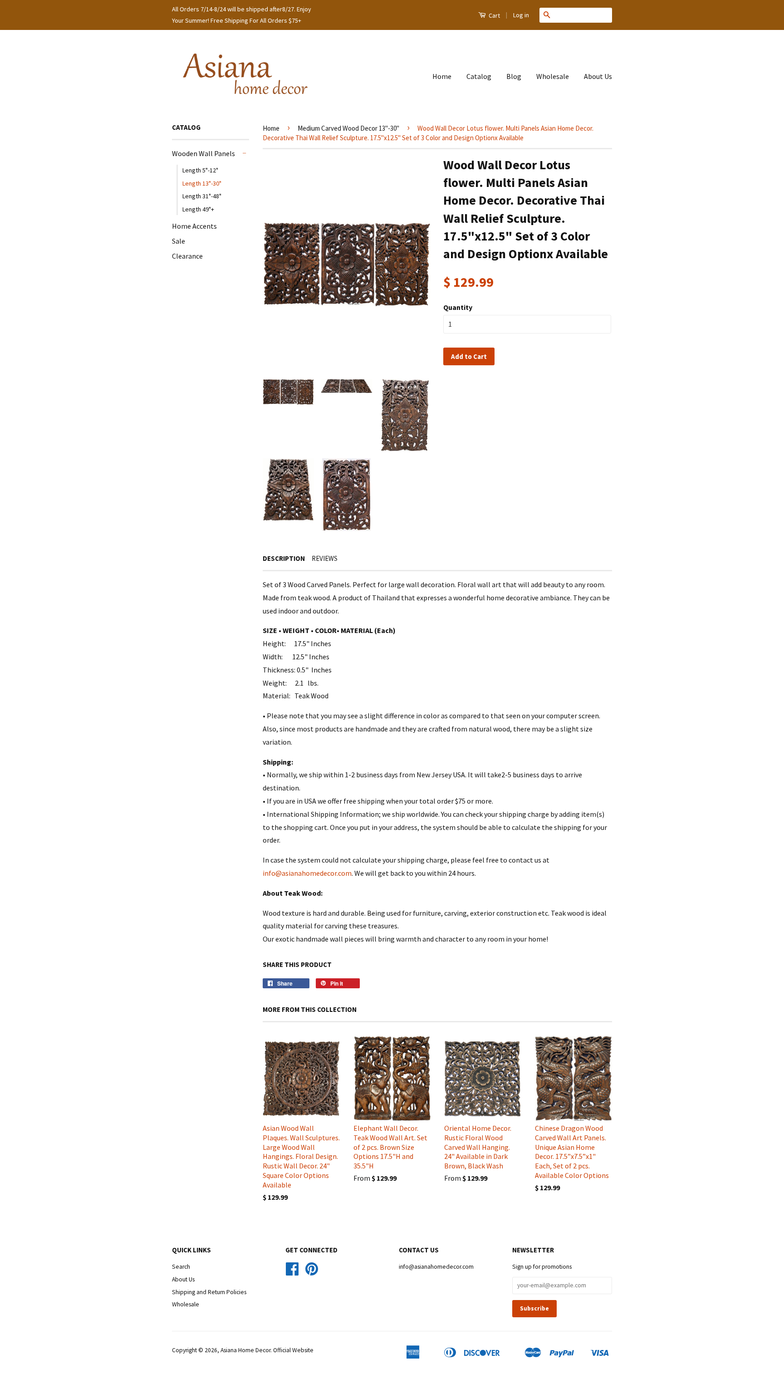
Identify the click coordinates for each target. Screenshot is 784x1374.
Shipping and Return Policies (209, 1292)
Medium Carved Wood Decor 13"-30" (348, 128)
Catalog (478, 76)
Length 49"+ (198, 209)
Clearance (187, 255)
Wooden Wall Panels (203, 153)
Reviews (325, 558)
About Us (598, 76)
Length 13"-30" (201, 183)
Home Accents (194, 226)
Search (181, 1267)
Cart (493, 15)
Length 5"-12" (200, 170)
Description (284, 558)
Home (441, 76)
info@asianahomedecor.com (307, 873)
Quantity (457, 307)
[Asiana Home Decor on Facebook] (292, 1272)
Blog (513, 76)
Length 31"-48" (201, 196)
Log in (521, 15)
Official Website (293, 1350)
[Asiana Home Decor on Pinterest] (311, 1272)
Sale (178, 240)
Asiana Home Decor (245, 1350)
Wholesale (552, 76)
